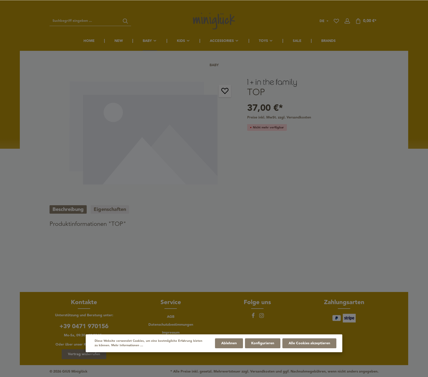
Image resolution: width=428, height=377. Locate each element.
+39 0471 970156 (83, 326)
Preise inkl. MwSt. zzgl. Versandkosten (279, 117)
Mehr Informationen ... (127, 345)
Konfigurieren (262, 343)
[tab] (68, 209)
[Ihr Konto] (347, 21)
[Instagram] (261, 317)
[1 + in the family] (272, 82)
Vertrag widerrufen (84, 354)
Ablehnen (229, 343)
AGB (170, 316)
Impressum (171, 332)
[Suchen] (125, 21)
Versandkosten (262, 371)
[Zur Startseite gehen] (214, 21)
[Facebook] (253, 317)
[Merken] (225, 91)
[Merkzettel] (336, 21)
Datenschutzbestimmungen (170, 324)
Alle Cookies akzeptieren (309, 343)
